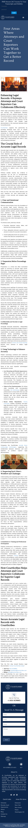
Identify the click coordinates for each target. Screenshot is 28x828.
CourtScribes (4, 128)
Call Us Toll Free (14, 698)
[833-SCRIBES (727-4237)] (9, 764)
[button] (23, 17)
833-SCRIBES (13, 669)
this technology (14, 390)
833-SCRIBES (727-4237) (9, 767)
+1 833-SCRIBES (14, 700)
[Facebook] (11, 795)
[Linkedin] (17, 795)
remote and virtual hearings (19, 343)
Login (14, 13)
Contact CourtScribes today (16, 666)
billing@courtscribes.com (15, 672)
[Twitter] (14, 795)
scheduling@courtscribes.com (19, 670)
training (16, 555)
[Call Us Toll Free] (14, 695)
